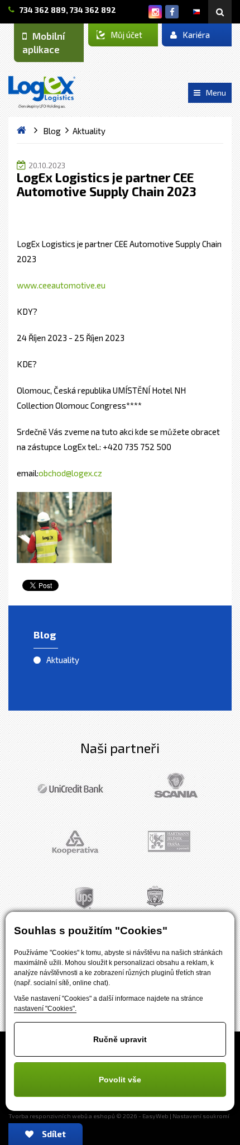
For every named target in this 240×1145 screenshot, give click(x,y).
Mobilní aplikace (43, 42)
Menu (216, 92)
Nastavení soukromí (200, 1116)
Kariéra (196, 35)
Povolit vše (120, 1079)
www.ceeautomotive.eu (61, 285)
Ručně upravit (120, 1039)
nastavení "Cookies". (45, 1008)
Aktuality (62, 660)
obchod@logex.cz (70, 473)
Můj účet (126, 35)
